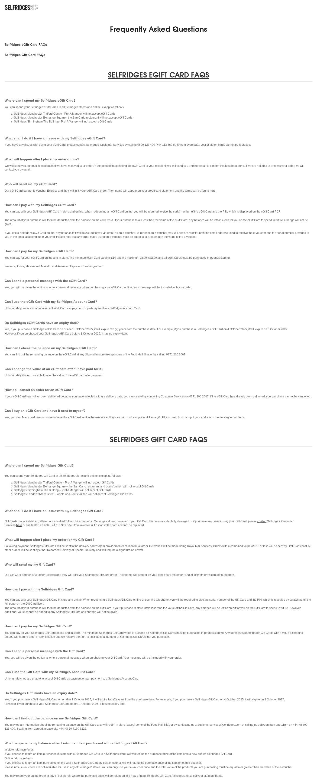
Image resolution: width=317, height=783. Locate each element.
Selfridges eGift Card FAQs (26, 44)
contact (261, 521)
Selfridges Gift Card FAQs (25, 55)
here (213, 190)
